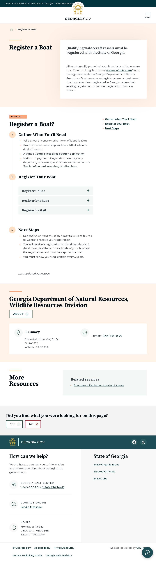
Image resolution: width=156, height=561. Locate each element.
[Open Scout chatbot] (147, 552)
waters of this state (119, 70)
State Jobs (100, 478)
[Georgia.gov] (78, 11)
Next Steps (112, 128)
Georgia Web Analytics (59, 555)
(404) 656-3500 (112, 335)
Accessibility (42, 547)
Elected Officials (104, 471)
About (18, 314)
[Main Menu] (148, 15)
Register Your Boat (117, 123)
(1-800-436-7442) (42, 487)
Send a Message (31, 507)
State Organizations (106, 464)
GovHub (141, 547)
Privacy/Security (64, 547)
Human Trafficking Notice (28, 555)
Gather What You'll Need (120, 119)
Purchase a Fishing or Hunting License (99, 385)
